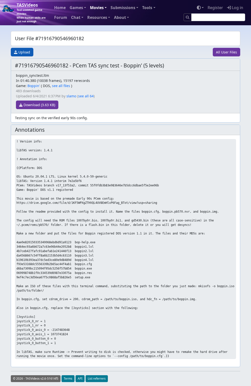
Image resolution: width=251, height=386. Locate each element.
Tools (147, 7)
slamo (71, 96)
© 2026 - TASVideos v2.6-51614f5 (35, 378)
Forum (60, 17)
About (120, 17)
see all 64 (86, 96)
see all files (61, 85)
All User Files (226, 52)
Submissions (123, 7)
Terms (68, 378)
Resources (97, 17)
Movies (97, 7)
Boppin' (33, 85)
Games (76, 7)
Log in (237, 7)
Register (215, 7)
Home (60, 7)
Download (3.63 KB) (39, 105)
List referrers (97, 378)
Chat (75, 17)
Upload (23, 52)
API (80, 378)
